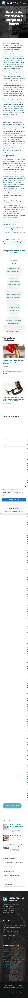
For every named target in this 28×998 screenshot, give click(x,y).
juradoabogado (14, 317)
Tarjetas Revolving (9, 880)
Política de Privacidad (27, 782)
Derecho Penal (18, 954)
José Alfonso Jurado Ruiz (15, 831)
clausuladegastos (14, 284)
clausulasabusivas (14, 288)
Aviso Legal (11, 992)
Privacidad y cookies (9, 511)
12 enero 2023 (6, 376)
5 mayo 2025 (15, 829)
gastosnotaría (14, 307)
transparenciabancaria (13, 331)
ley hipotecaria (15, 142)
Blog (16, 28)
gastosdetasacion (14, 301)
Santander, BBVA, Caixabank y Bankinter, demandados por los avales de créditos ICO (13, 399)
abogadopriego (14, 281)
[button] (25, 486)
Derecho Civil (18, 949)
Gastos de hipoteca (10, 867)
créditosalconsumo (13, 294)
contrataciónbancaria (13, 291)
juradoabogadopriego (13, 320)
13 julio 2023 (6, 366)
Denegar (14, 504)
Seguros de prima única (11, 875)
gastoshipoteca (13, 304)
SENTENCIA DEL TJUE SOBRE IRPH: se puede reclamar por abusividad (13, 362)
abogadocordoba (14, 275)
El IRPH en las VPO (15, 835)
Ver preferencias (14, 508)
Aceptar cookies (14, 499)
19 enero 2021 (8, 28)
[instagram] (8, 939)
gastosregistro (14, 310)
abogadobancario (14, 268)
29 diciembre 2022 (7, 403)
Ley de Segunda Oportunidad (13, 862)
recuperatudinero (14, 323)
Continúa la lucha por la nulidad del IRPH (13, 372)
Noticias (21, 28)
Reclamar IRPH (8, 884)
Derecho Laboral (8, 969)
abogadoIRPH (14, 278)
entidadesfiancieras (13, 297)
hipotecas (14, 313)
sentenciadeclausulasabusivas (13, 327)
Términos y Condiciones (17, 994)
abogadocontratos (13, 271)
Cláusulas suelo (9, 871)
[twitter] (5, 939)
